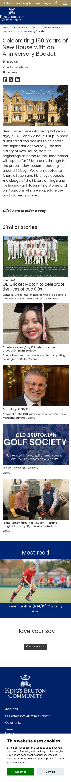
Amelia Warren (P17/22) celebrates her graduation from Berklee (29, 349)
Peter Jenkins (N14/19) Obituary (35, 606)
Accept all (21, 771)
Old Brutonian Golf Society (20, 468)
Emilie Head (23, 67)
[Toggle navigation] (65, 3)
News (6, 27)
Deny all (50, 771)
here (24, 762)
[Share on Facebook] (5, 80)
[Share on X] (11, 80)
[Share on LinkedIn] (17, 80)
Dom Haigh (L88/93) (16, 409)
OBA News (18, 27)
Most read (35, 552)
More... (57, 298)
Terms (9, 729)
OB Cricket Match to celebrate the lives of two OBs (34, 286)
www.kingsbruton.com (30, 3)
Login (47, 3)
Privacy (9, 733)
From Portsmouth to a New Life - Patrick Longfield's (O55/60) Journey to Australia (30, 524)
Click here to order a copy (24, 210)
